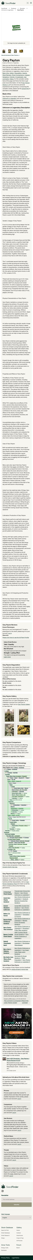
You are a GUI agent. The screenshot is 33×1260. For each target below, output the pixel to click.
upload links (25, 88)
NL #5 (13, 779)
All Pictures (19, 1240)
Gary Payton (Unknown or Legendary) (21, 936)
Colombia (21, 791)
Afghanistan (16, 805)
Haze (11, 778)
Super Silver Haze (11, 776)
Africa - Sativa (14, 859)
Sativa (25, 793)
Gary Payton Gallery (24, 704)
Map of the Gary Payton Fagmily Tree (14, 863)
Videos (11, 79)
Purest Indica (15, 820)
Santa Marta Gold (18, 788)
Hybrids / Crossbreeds (16, 77)
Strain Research (5, 1235)
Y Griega (15, 767)
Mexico (13, 806)
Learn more (7, 657)
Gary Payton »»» (8, 767)
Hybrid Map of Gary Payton (11, 965)
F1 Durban (26, 837)
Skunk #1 (21, 778)
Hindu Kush (17, 842)
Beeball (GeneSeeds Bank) (7, 943)
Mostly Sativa (15, 830)
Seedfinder (4, 8)
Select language (5, 1214)
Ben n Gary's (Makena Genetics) (7, 951)
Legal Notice (15, 1258)
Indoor (18, 1230)
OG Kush (12, 837)
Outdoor (18, 1233)
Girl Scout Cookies (10, 834)
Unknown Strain (15, 841)
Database (13, 8)
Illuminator (4, 1250)
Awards (24, 73)
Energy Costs (4, 1247)
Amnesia (9, 772)
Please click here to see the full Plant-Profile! (16, 637)
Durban (15, 851)
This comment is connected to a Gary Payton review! (13, 1001)
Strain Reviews (7, 75)
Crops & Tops (20, 1238)
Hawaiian (22, 820)
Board (18, 1247)
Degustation (18, 73)
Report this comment (25, 1001)
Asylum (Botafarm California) (7, 907)
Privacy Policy (5, 1258)
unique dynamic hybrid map (19, 969)
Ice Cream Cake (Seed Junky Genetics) (21, 952)
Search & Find (5, 1230)
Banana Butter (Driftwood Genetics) (8, 921)
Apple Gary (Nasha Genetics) (7, 900)
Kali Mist (15, 772)
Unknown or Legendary (7, 10)
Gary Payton (20, 10)
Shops (3, 1238)
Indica (22, 810)
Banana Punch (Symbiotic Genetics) (20, 922)
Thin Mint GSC (10, 836)
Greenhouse (19, 1235)
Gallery (12, 73)
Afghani (13, 823)
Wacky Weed (15, 794)
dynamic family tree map (10, 867)
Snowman (21, 767)
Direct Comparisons (18, 75)
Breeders (22, 8)
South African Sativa (15, 856)
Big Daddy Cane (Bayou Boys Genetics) (8, 959)
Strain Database (5, 1233)
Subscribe (16, 1204)
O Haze (13, 786)
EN (27, 3)
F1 (11, 851)
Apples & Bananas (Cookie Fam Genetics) (21, 901)
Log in (10, 633)
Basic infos (6, 73)
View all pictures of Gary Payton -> (10, 55)
